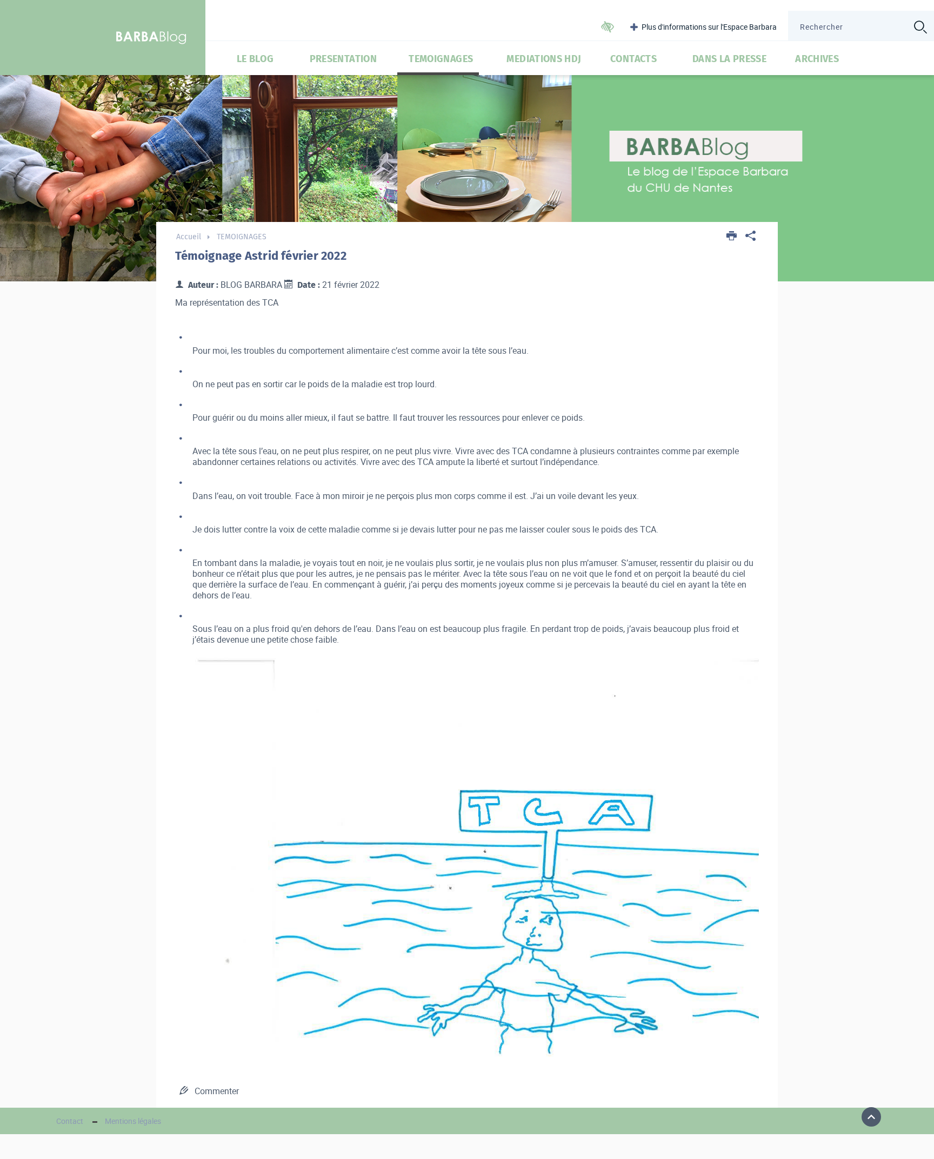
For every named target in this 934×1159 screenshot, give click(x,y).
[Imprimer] (732, 237)
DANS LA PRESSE (729, 59)
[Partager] (750, 237)
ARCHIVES (817, 59)
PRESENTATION (343, 59)
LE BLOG (255, 59)
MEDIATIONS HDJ (543, 59)
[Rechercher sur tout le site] (920, 27)
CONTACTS (633, 59)
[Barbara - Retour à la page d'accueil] (151, 37)
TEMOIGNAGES (441, 59)
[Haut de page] (871, 1117)
